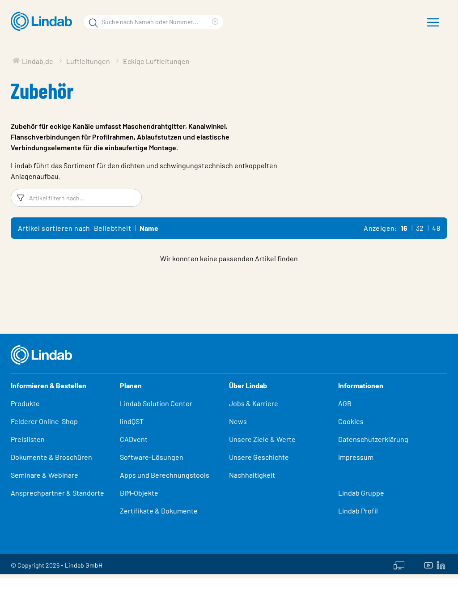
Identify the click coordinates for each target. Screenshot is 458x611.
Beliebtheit (112, 228)
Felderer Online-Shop (44, 421)
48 (436, 228)
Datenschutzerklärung (373, 439)
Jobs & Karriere (253, 403)
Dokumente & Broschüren (51, 457)
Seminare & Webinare (44, 475)
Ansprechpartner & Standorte (58, 492)
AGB (345, 403)
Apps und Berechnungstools (164, 475)
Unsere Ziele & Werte (262, 439)
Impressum (355, 457)
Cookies (351, 421)
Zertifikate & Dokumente (159, 510)
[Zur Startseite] (43, 21)
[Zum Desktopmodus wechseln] (399, 564)
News (238, 421)
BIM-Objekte (139, 492)
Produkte (25, 403)
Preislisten (28, 439)
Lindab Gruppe (361, 492)
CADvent (134, 439)
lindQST (132, 421)
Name (149, 228)
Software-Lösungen (151, 457)
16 (404, 228)
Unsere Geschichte (259, 457)
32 (420, 228)
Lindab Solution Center (156, 403)
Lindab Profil (358, 510)
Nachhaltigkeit (252, 475)
